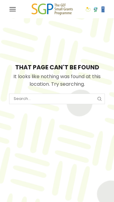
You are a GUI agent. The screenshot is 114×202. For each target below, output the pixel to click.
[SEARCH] (100, 99)
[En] (52, 9)
